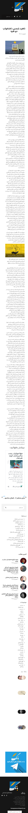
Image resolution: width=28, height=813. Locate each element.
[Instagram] (17, 16)
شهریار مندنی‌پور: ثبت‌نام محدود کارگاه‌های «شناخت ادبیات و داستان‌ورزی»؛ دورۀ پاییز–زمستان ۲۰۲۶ (11, 569)
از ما (22, 525)
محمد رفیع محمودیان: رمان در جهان (10, 560)
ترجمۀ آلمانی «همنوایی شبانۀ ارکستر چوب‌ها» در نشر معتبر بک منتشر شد (10, 586)
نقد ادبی (21, 547)
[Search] (6, 508)
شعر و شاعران (19, 543)
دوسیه (21, 534)
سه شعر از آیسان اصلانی (11, 577)
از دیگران (21, 523)
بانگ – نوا (21, 527)
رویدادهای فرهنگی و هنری (16, 540)
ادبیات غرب (20, 519)
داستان (21, 530)
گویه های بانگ (16, 545)
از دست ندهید (19, 521)
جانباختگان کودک (15, 538)
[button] (12, 7)
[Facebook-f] (19, 16)
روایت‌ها (21, 536)
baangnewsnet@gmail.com (18, 808)
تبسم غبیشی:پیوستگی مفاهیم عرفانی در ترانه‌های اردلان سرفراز (10, 595)
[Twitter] (14, 16)
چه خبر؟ (21, 528)
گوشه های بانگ (16, 532)
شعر (22, 541)
